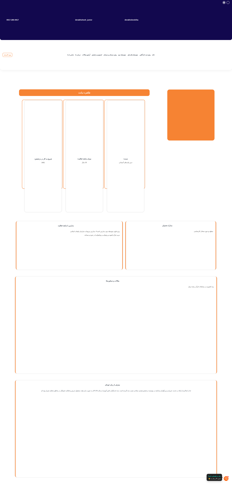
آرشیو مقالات (86, 55)
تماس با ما (70, 55)
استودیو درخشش (97, 55)
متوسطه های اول (133, 55)
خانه (153, 55)
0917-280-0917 (13, 20)
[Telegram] (228, 2)
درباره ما (78, 55)
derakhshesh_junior (83, 20)
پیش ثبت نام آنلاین (145, 55)
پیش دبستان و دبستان (110, 55)
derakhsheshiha (131, 20)
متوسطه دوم (122, 55)
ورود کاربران (7, 55)
